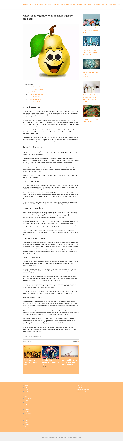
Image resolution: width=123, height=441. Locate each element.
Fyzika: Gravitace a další (34, 92)
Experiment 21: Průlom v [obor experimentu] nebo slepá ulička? (69, 362)
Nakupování (73, 4)
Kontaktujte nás (37, 336)
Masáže (63, 4)
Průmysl (90, 4)
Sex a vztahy (97, 4)
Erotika (41, 4)
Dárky (31, 4)
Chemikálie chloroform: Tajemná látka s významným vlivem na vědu (91, 52)
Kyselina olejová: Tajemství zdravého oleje (30, 362)
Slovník (102, 4)
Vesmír (119, 4)
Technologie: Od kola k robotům (36, 97)
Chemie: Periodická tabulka (35, 89)
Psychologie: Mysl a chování (35, 102)
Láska (45, 4)
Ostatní (85, 4)
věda (78, 341)
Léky (49, 4)
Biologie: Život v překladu (35, 87)
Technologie (109, 4)
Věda (114, 4)
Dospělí (36, 4)
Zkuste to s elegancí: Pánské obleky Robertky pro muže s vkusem (91, 30)
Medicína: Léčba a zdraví (34, 99)
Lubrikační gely (55, 4)
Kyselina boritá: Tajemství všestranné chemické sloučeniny (90, 75)
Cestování (25, 4)
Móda (67, 4)
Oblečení (79, 4)
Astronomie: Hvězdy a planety (36, 94)
